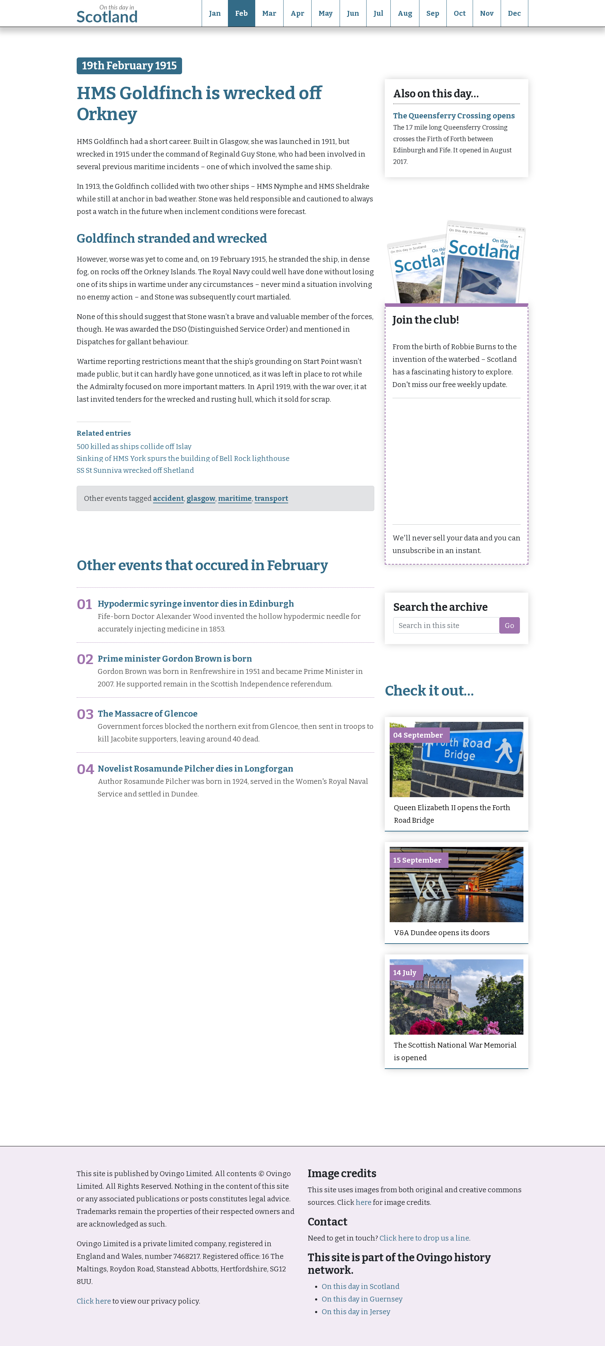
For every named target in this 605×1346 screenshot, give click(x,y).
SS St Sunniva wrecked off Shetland (135, 470)
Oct (460, 13)
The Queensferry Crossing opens (454, 115)
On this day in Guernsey (362, 1299)
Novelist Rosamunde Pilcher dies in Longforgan (195, 769)
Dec (514, 13)
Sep (432, 13)
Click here (94, 1301)
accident (168, 498)
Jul (378, 13)
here (363, 1202)
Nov (487, 13)
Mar (269, 13)
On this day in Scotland (360, 1286)
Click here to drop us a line (424, 1238)
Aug (405, 13)
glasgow (201, 498)
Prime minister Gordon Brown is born (175, 659)
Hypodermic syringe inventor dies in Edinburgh (196, 604)
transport (271, 498)
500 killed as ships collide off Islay (134, 446)
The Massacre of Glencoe (147, 714)
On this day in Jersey (356, 1311)
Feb (241, 13)
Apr (297, 13)
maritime (235, 498)
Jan (215, 13)
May (326, 13)
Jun (353, 13)
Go (509, 625)
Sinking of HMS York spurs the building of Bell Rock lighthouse (183, 458)
